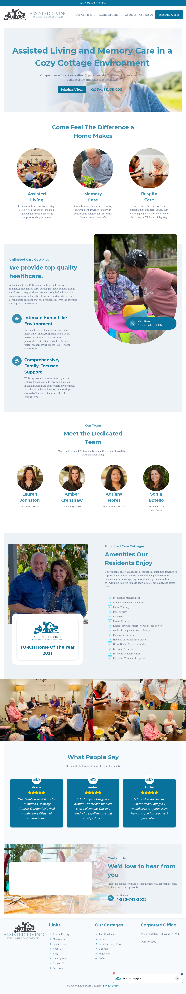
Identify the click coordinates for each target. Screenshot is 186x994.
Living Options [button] (108, 14)
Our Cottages (84, 14)
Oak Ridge (104, 948)
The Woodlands (107, 934)
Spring (102, 939)
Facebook (58, 968)
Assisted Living (61, 934)
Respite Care (60, 943)
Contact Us (146, 14)
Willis (102, 958)
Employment (60, 958)
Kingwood (104, 953)
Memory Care (60, 939)
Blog (55, 953)
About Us (131, 14)
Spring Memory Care (110, 943)
